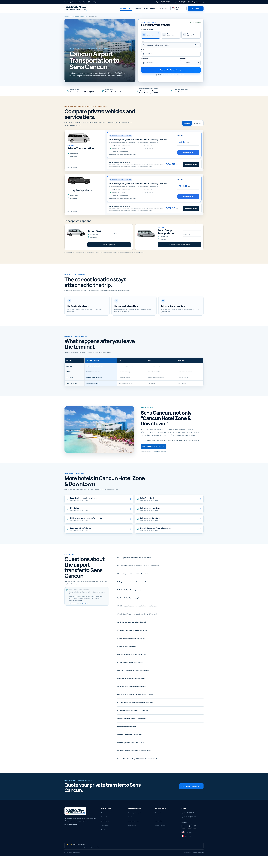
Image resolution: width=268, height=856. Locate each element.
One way (187, 123)
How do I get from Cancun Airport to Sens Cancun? (134, 558)
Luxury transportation (134, 821)
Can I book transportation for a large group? (132, 686)
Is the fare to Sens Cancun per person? (130, 590)
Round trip (197, 123)
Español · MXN (188, 836)
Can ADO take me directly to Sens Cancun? (131, 718)
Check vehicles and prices (190, 786)
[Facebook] (184, 826)
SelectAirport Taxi (109, 245)
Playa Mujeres (105, 825)
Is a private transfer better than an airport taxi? (133, 710)
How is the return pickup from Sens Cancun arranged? (135, 694)
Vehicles (138, 8)
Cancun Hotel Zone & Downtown (78, 16)
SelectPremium (188, 152)
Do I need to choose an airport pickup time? (131, 654)
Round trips (131, 817)
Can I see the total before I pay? (128, 598)
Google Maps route (85, 603)
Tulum (102, 829)
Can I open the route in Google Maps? (129, 735)
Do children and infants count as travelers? (131, 678)
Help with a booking (198, 2)
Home (66, 16)
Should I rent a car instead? (126, 727)
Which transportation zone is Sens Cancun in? (132, 574)
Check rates (194, 8)
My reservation (159, 813)
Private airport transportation (136, 813)
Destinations (125, 8)
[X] (195, 826)
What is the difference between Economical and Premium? (137, 614)
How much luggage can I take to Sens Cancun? (133, 670)
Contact (157, 817)
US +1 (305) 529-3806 (164, 2)
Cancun (103, 813)
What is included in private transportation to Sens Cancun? (137, 606)
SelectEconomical (191, 164)
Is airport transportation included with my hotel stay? (135, 702)
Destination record (74, 603)
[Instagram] (189, 826)
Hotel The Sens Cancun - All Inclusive (157, 451)
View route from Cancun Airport (152, 446)
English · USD (187, 832)
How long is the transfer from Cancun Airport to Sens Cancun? (138, 566)
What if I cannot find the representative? (131, 638)
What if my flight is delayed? (126, 646)
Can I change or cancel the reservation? (130, 743)
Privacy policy (158, 821)
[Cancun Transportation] (75, 8)
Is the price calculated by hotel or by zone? (131, 582)
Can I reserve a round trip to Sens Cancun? (131, 622)
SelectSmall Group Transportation (179, 245)
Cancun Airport (149, 8)
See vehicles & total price (169, 70)
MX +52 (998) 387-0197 (182, 2)
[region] (134, 372)
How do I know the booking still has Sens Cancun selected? (137, 759)
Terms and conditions (160, 825)
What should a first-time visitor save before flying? (134, 751)
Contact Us (163, 8)
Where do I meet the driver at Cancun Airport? (132, 630)
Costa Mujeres (105, 821)
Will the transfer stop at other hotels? (130, 662)
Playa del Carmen (105, 817)
